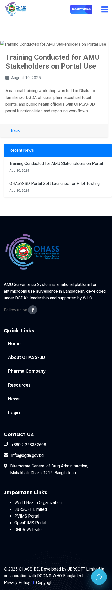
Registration (81, 9)
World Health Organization (38, 502)
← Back (13, 130)
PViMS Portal (26, 516)
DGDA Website (28, 529)
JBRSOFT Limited (30, 509)
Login (14, 412)
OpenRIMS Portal (30, 522)
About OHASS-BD (26, 357)
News (14, 398)
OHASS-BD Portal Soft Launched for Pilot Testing (54, 183)
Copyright (45, 582)
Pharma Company (27, 371)
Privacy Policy (17, 582)
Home (14, 343)
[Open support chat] (99, 577)
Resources (19, 385)
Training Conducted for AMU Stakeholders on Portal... (57, 163)
